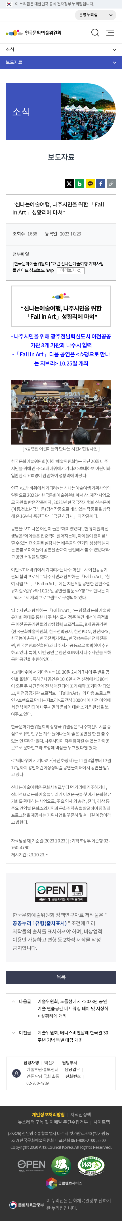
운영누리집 (88, 15)
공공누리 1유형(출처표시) (39, 924)
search (95, 32)
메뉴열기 (110, 32)
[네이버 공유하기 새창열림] (79, 183)
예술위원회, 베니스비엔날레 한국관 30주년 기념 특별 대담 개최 (72, 1036)
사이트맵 (101, 1122)
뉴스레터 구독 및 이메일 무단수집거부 (53, 1122)
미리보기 (67, 270)
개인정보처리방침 (48, 1114)
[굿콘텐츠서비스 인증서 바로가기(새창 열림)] (64, 1179)
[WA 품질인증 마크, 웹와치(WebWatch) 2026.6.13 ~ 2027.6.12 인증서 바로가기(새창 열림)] (91, 1158)
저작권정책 (80, 1114)
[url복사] (111, 183)
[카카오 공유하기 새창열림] (90, 183)
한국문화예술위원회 (48, 32)
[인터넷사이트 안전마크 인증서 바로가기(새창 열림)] (61, 1159)
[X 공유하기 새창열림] (69, 183)
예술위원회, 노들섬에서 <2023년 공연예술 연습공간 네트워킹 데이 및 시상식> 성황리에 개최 (72, 1009)
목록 (61, 977)
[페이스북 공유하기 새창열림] (100, 183)
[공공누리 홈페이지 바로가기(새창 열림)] (31, 1163)
